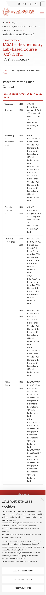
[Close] (42, 499)
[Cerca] (13, 3)
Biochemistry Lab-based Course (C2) (18, 34)
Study (12, 22)
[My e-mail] (36, 3)
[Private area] (30, 3)
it (43, 3)
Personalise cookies (23, 579)
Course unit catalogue (12, 30)
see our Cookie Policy (28, 561)
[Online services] (25, 3)
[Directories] (19, 3)
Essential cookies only (23, 571)
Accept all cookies (23, 588)
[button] (40, 12)
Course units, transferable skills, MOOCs (19, 26)
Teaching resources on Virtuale (24, 70)
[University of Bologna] (18, 12)
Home (5, 22)
